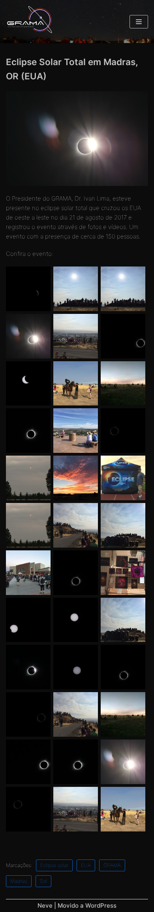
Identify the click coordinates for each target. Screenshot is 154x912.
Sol (43, 881)
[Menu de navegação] (139, 21)
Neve (45, 905)
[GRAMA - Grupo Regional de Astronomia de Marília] (29, 22)
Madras (18, 881)
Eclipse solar (54, 865)
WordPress (100, 905)
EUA (86, 865)
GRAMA (112, 865)
